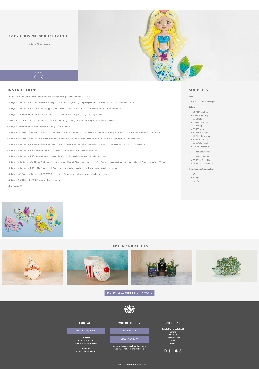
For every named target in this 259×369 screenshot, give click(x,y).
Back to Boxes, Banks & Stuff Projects (129, 293)
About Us (173, 335)
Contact (173, 332)
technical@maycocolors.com (86, 343)
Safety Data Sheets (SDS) (173, 329)
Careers (173, 341)
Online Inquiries (86, 331)
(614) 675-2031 (89, 340)
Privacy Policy (141, 364)
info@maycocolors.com (86, 351)
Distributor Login (173, 338)
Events (173, 344)
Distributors (129, 331)
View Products (129, 339)
